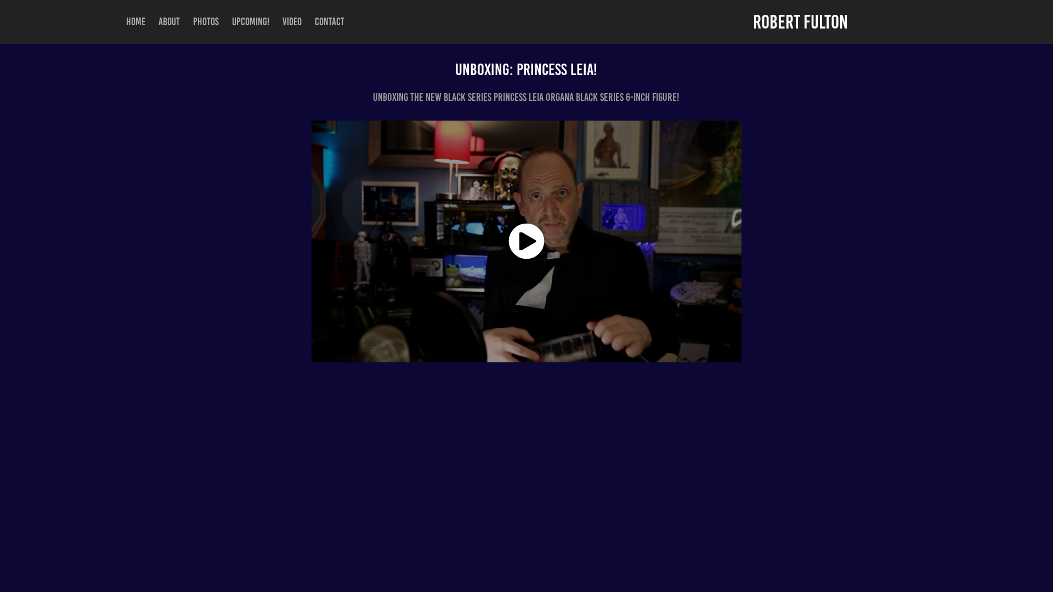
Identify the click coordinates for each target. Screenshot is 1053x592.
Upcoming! (250, 21)
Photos (206, 21)
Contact (329, 21)
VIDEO (292, 21)
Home (135, 21)
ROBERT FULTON (800, 22)
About (169, 21)
